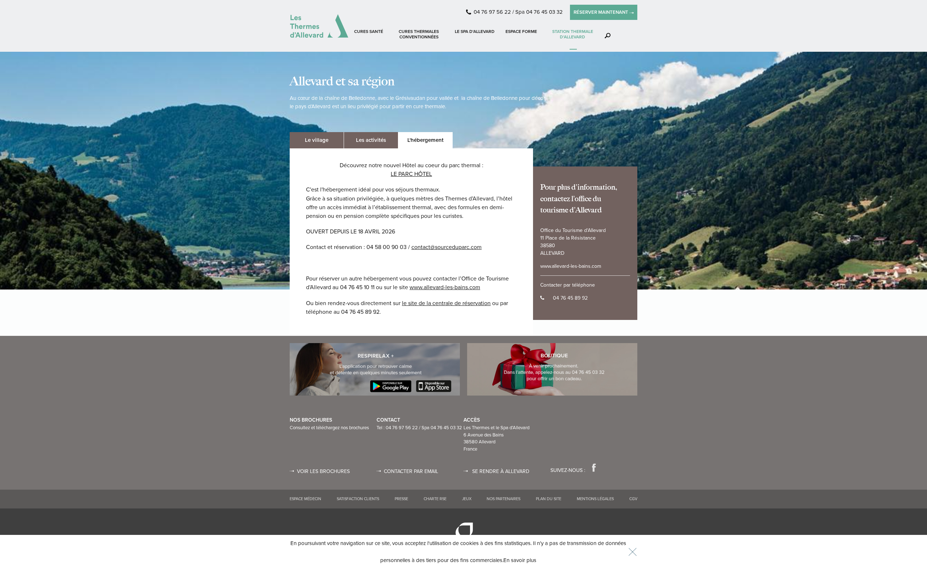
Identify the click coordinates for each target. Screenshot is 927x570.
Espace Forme (521, 31)
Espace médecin (305, 499)
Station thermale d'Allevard (572, 34)
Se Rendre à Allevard (500, 471)
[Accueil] (319, 26)
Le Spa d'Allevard (475, 31)
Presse (401, 499)
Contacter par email (411, 471)
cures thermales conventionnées (419, 34)
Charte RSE (435, 499)
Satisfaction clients (358, 499)
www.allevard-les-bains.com (445, 287)
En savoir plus (519, 560)
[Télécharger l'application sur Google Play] (375, 369)
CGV (633, 499)
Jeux (466, 499)
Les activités (371, 140)
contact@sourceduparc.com (446, 247)
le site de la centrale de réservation (446, 303)
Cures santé (368, 31)
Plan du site (548, 499)
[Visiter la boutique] (552, 369)
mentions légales (595, 499)
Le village (316, 140)
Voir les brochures (323, 471)
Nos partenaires (503, 499)
